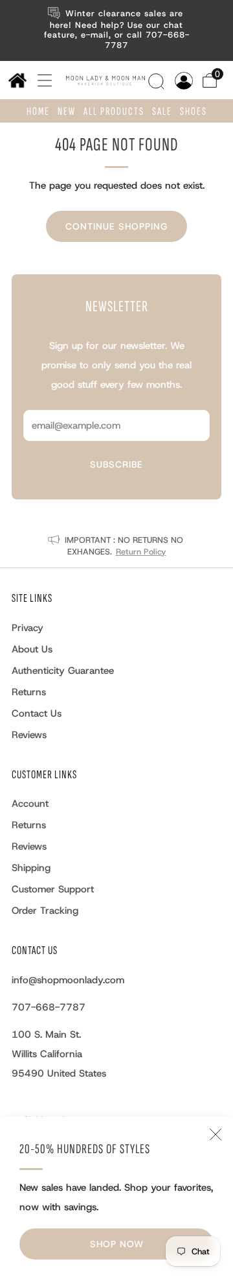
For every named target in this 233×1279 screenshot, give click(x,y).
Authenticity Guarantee (63, 670)
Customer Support (53, 889)
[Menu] (40, 80)
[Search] (158, 79)
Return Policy (141, 551)
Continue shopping (116, 226)
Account (30, 803)
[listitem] (116, 30)
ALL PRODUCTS (113, 111)
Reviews (29, 734)
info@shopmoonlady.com (68, 980)
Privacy (27, 627)
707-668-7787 (48, 1007)
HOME (38, 111)
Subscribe (116, 464)
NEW (67, 111)
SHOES (193, 111)
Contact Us (36, 713)
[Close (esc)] (215, 1134)
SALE (162, 111)
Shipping (31, 867)
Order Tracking (45, 910)
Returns (29, 692)
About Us (32, 649)
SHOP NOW (117, 1244)
